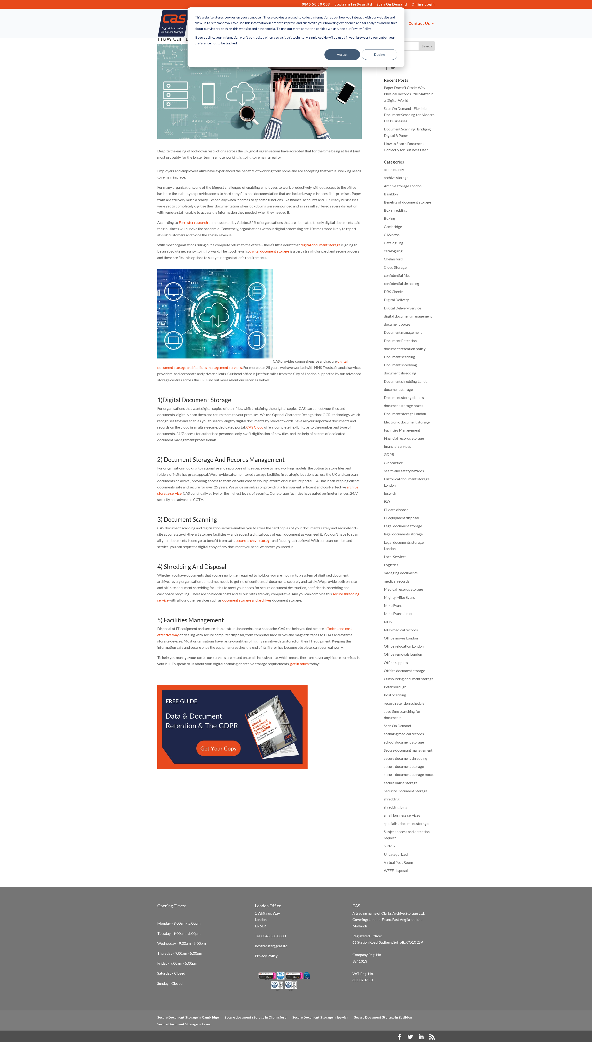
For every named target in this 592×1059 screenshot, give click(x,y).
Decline (379, 54)
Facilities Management (402, 430)
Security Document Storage (405, 791)
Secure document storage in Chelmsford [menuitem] (256, 1017)
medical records (396, 581)
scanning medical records (404, 734)
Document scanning (399, 357)
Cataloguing (393, 243)
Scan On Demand (391, 4)
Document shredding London (406, 381)
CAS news (392, 234)
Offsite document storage (404, 670)
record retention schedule (404, 703)
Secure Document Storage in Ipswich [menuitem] (320, 1017)
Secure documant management (408, 750)
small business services (402, 815)
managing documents (401, 573)
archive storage (396, 177)
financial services (397, 446)
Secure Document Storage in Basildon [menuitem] (383, 1017)
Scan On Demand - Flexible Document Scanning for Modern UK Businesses (409, 114)
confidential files (397, 275)
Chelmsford (393, 259)
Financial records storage (404, 438)
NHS (388, 622)
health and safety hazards (404, 471)
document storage (398, 389)
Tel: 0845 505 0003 (270, 936)
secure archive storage (254, 540)
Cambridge (393, 226)
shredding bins (395, 807)
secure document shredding (405, 758)
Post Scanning (395, 695)
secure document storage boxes (409, 774)
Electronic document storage (407, 422)
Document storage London (405, 413)
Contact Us (419, 23)
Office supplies (396, 662)
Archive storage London (403, 186)
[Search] (427, 46)
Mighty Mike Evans (399, 597)
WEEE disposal (396, 870)
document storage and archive (246, 600)
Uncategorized (396, 854)
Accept (342, 54)
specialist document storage (406, 823)
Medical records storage (403, 589)
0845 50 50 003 (316, 4)
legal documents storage (403, 534)
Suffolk (389, 846)
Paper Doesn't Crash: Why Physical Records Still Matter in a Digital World (408, 93)
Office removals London (403, 654)
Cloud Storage (395, 267)
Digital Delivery (396, 299)
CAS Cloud (254, 427)
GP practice (393, 462)
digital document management (408, 316)
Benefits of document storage (407, 202)
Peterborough (395, 687)
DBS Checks (394, 291)
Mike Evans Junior (398, 613)
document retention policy (405, 348)
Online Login (423, 4)
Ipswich (390, 493)
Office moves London (401, 638)
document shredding (400, 373)
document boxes (397, 324)
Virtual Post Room (398, 862)
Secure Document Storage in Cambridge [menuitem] (188, 1017)
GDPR (389, 454)
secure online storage (400, 783)
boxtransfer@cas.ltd (353, 4)
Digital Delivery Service (402, 308)
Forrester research (193, 222)
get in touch (299, 663)
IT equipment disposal (401, 518)
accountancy (394, 169)
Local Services (395, 556)
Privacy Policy (266, 956)
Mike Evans (393, 605)
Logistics (391, 564)
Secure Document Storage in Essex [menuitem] (184, 1024)
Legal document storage (403, 526)
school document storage (404, 742)
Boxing (389, 218)
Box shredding (395, 210)
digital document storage (320, 245)
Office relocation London (404, 646)
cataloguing (393, 251)
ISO (387, 501)
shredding (392, 799)
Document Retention (400, 340)
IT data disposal (396, 509)
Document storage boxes (404, 397)
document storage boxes (403, 405)
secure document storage (404, 766)
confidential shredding (401, 283)
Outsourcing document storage (408, 678)
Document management (403, 332)
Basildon (391, 194)
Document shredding (400, 365)
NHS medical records (401, 630)
